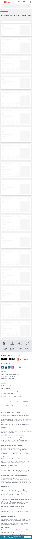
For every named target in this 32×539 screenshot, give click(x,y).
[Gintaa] (7, 2)
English (23, 367)
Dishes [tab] (12, 10)
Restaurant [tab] (4, 10)
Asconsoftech (16, 407)
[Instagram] (12, 367)
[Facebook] (2, 367)
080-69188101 (4, 383)
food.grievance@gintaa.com (8, 385)
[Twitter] (6, 367)
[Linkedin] (9, 367)
